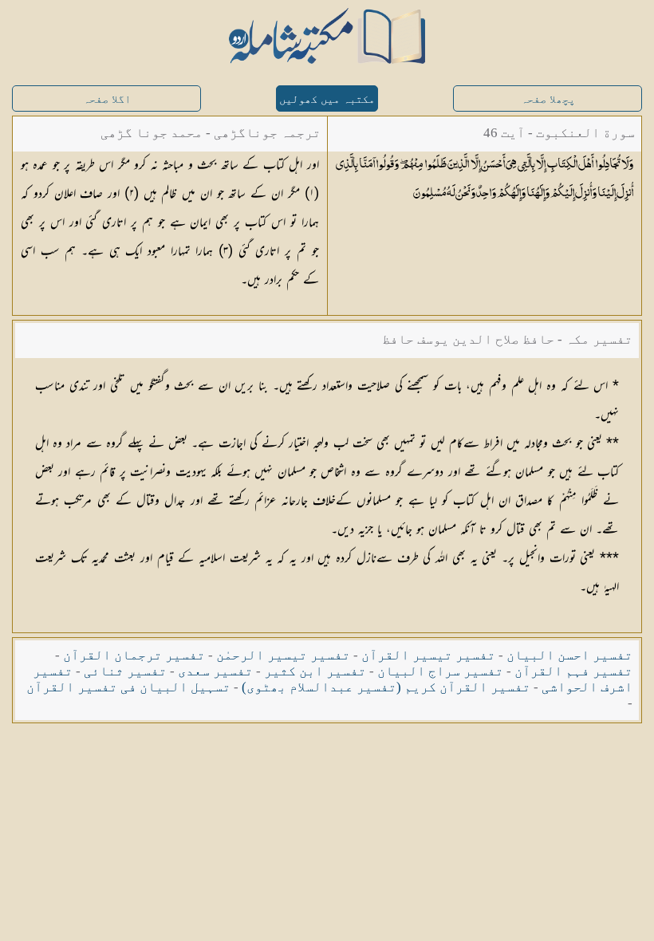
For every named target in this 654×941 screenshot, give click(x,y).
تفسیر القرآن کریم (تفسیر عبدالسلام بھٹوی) (386, 687)
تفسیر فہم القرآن (573, 671)
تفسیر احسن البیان (569, 655)
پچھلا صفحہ (548, 99)
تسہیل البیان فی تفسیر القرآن (128, 687)
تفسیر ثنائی (125, 671)
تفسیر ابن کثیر (315, 671)
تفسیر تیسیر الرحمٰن (283, 655)
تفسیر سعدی (215, 671)
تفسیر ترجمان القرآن (134, 655)
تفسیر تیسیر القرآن (428, 655)
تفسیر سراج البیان (440, 671)
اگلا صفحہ (107, 99)
